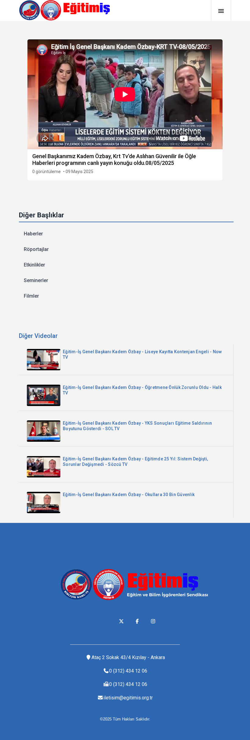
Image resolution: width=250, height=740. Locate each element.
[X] (121, 621)
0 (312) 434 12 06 (128, 671)
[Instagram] (153, 621)
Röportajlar (36, 249)
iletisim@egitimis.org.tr (128, 698)
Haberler (33, 234)
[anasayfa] (67, 10)
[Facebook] (137, 621)
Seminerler (36, 280)
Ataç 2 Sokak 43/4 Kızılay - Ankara (128, 657)
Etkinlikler (34, 265)
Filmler (31, 296)
